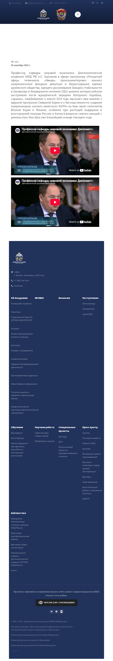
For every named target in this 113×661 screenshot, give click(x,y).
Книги (14, 570)
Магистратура (88, 303)
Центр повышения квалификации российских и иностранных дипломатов (19, 449)
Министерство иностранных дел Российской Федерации (35, 635)
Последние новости (91, 438)
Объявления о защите (44, 441)
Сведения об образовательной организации (24, 366)
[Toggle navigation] (78, 14)
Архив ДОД (87, 314)
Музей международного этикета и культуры (22, 335)
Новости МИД (88, 443)
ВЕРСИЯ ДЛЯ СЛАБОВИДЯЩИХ (59, 603)
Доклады (63, 436)
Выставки (86, 476)
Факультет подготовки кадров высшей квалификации (91, 467)
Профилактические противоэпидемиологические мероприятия (24, 409)
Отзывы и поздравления (22, 350)
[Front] (19, 258)
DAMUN (85, 498)
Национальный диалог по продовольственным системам (68, 452)
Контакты (16, 3)
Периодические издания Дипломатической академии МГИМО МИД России (19, 559)
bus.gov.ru (15, 650)
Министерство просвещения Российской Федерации (33, 645)
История (15, 328)
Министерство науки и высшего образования (30, 640)
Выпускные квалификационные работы (20, 536)
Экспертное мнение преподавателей (91, 455)
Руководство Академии (21, 303)
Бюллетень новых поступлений (19, 546)
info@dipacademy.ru (36, 3)
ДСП (61, 441)
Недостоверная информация (24, 384)
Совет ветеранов (89, 482)
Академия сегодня (19, 359)
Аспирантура (88, 308)
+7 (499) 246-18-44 (59, 3)
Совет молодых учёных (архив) (42, 434)
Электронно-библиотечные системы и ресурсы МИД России (19, 523)
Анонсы (86, 433)
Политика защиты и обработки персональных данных (22, 395)
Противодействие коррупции (24, 375)
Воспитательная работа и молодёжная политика (92, 490)
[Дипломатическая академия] (43, 14)
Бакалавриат (16, 433)
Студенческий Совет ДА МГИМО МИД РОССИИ (22, 319)
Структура (15, 312)
